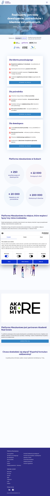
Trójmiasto (9, 479)
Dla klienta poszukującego (12, 456)
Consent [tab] (9, 237)
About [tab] (41, 237)
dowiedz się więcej (25, 82)
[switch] (19, 256)
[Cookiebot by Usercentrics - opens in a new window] (43, 233)
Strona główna (10, 454)
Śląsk (8, 477)
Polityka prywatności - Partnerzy (14, 465)
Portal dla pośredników (29, 459)
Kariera (8, 463)
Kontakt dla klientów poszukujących (31, 454)
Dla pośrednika (10, 459)
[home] (6, 2)
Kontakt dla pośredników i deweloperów (32, 456)
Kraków (8, 483)
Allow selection (25, 261)
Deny (9, 261)
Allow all (41, 261)
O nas (8, 461)
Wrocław (9, 474)
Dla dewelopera (10, 457)
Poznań (8, 475)
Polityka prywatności (28, 461)
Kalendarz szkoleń (27, 457)
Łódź (8, 481)
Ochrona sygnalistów (28, 463)
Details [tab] (25, 237)
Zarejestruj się (25, 341)
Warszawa (9, 472)
